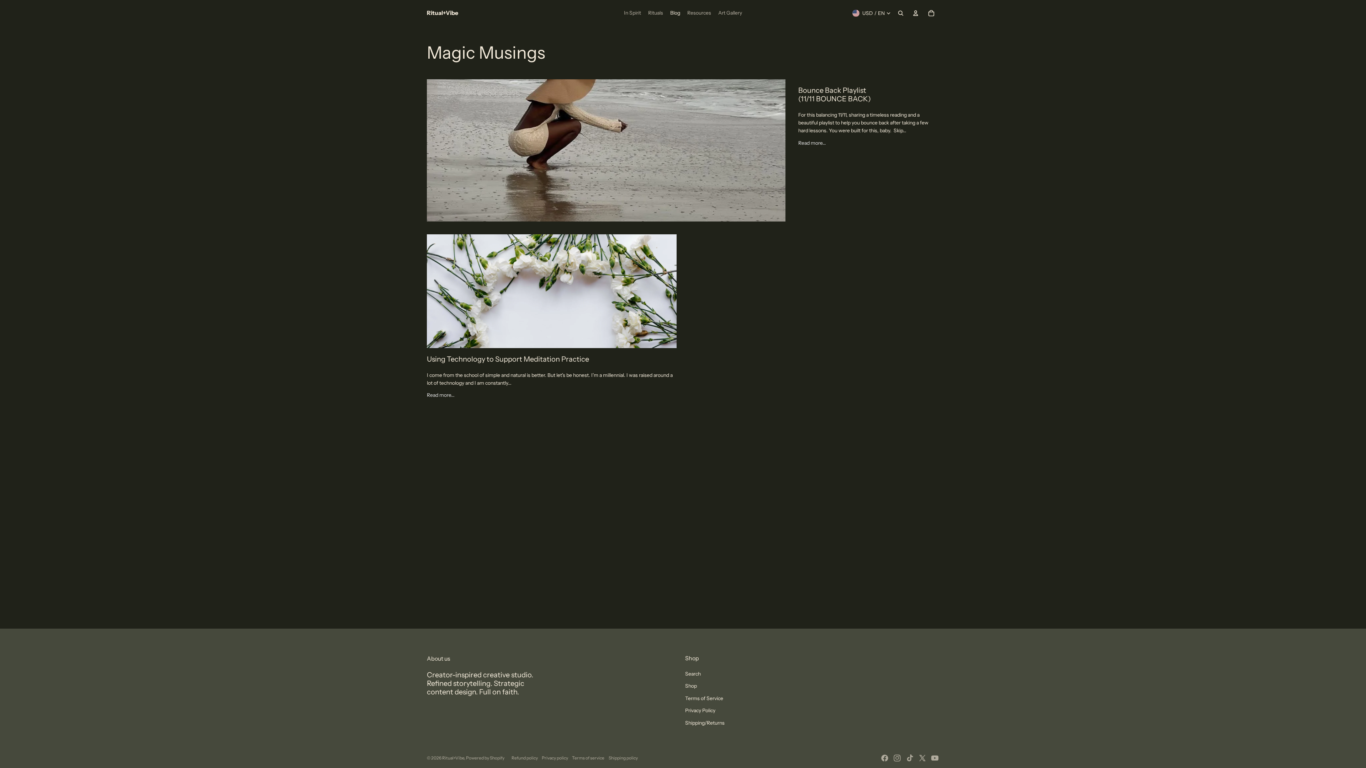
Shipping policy (623, 758)
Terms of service (588, 758)
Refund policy (525, 758)
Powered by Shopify (485, 758)
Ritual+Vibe (453, 758)
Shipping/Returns (705, 723)
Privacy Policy (700, 710)
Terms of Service (704, 698)
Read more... (812, 143)
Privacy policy (555, 758)
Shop (691, 686)
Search (693, 674)
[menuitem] (632, 13)
